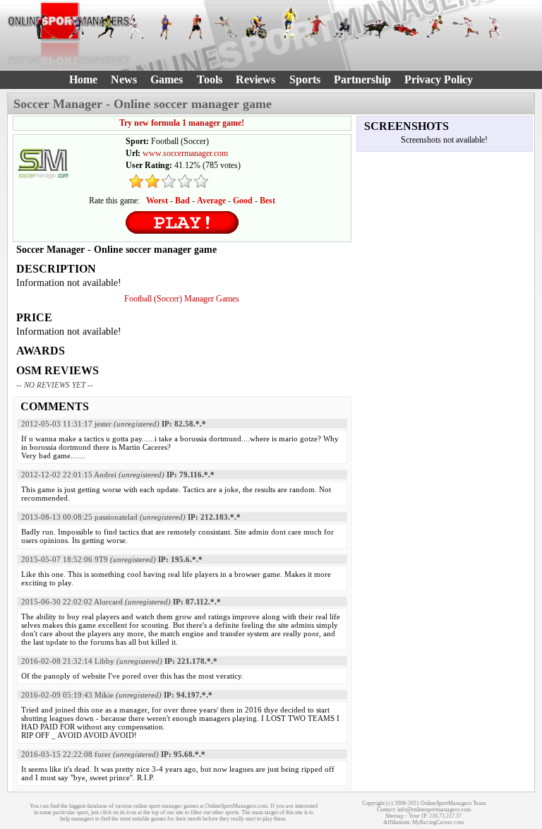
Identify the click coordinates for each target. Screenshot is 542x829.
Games (166, 79)
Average (211, 200)
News (124, 79)
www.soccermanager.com (185, 153)
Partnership (362, 79)
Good (243, 200)
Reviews (255, 79)
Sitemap (394, 816)
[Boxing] (196, 26)
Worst (157, 200)
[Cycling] (256, 26)
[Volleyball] (495, 26)
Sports (304, 79)
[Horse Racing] (375, 26)
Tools (209, 79)
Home (83, 79)
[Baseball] (136, 26)
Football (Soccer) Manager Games (181, 299)
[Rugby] (435, 26)
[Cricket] (225, 26)
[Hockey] (345, 26)
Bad (182, 200)
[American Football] (76, 26)
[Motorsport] (405, 26)
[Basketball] (165, 26)
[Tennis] (465, 26)
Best (267, 200)
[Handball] (315, 26)
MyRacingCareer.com (438, 822)
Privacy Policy (438, 79)
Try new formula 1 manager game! (181, 123)
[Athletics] (106, 26)
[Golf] (46, 26)
